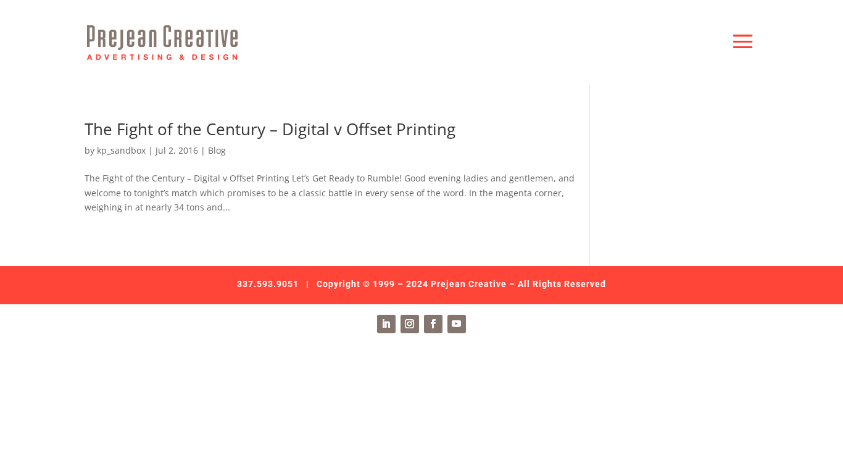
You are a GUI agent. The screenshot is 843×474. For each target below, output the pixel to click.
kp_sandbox (121, 150)
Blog (217, 150)
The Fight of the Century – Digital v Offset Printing (270, 129)
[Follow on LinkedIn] (386, 324)
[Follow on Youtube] (456, 324)
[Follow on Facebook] (433, 324)
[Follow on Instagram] (410, 324)
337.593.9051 (268, 284)
